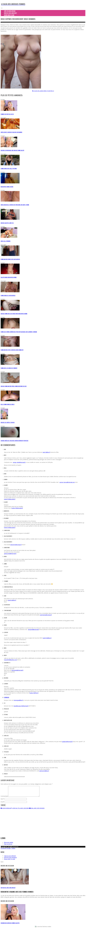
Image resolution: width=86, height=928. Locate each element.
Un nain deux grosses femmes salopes (10, 923)
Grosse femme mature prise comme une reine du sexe (14, 386)
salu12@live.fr (46, 452)
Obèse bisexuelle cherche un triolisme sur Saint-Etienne (15, 205)
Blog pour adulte (8, 842)
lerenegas (6, 697)
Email (2, 802)
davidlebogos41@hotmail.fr (21, 706)
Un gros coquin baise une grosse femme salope (12, 150)
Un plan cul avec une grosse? (8, 887)
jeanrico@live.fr (12, 600)
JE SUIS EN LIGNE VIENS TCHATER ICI (43, 91)
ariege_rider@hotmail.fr (19, 462)
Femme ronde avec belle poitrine (9, 168)
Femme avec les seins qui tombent (9, 368)
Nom (2, 799)
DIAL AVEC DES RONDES (37, 808)
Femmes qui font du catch (7, 114)
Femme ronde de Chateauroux (8, 295)
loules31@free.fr (34, 693)
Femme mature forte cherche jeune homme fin (12, 350)
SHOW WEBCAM (6, 808)
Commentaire (4, 796)
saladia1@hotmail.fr (67, 741)
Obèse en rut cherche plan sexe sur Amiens (11, 132)
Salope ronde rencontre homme (9, 277)
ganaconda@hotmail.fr (10, 553)
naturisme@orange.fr (16, 544)
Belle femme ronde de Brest (8, 404)
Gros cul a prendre (5, 241)
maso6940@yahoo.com (10, 660)
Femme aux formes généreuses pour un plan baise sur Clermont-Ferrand (19, 332)
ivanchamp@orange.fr (46, 615)
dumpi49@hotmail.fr (33, 629)
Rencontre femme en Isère (7, 187)
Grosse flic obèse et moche (8, 422)
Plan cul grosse (8, 844)
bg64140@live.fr (47, 638)
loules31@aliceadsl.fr (9, 499)
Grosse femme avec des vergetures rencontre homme (14, 313)
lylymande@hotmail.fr (17, 670)
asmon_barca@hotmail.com (67, 482)
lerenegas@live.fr (18, 700)
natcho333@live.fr (44, 771)
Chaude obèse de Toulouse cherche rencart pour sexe (14, 440)
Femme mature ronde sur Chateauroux (10, 259)
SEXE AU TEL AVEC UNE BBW (21, 808)
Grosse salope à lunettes (7, 223)
